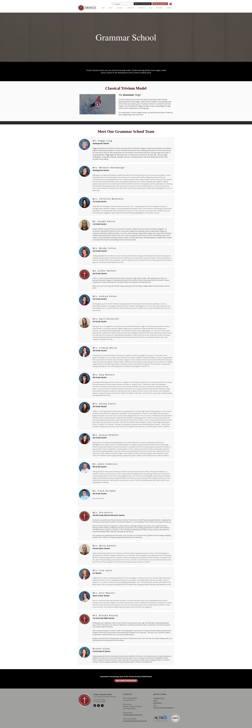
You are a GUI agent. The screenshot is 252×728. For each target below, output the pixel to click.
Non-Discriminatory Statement (163, 708)
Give (154, 705)
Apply (155, 701)
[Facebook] (94, 705)
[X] (102, 705)
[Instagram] (98, 705)
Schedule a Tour (158, 698)
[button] (170, 3)
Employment (157, 703)
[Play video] (97, 104)
